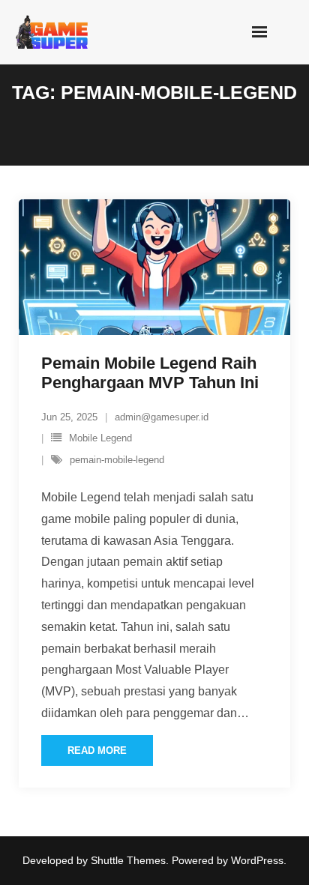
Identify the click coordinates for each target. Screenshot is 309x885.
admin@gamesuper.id (161, 417)
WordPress (257, 860)
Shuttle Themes (128, 860)
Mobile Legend (100, 438)
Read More (97, 750)
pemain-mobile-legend (117, 459)
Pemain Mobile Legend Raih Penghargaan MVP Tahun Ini (150, 373)
